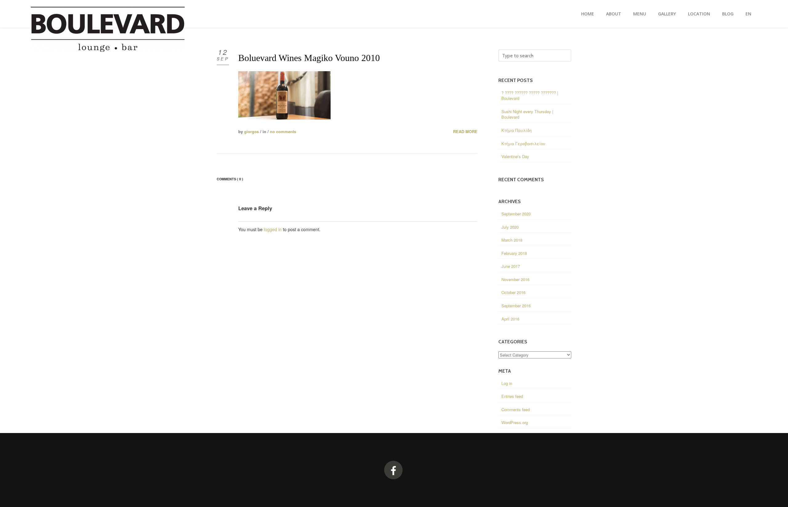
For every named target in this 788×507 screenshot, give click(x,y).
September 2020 (516, 214)
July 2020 (510, 227)
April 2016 (510, 319)
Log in (506, 383)
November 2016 (515, 279)
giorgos (251, 131)
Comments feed (515, 409)
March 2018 (511, 240)
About (613, 14)
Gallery (667, 14)
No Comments (283, 131)
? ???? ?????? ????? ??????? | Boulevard (529, 95)
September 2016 (516, 306)
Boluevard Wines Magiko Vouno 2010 (309, 58)
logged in (273, 229)
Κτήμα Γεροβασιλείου (523, 143)
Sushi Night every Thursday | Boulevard (527, 114)
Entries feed (512, 396)
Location (699, 14)
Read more (465, 131)
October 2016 (513, 292)
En (748, 14)
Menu (639, 14)
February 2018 (514, 253)
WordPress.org (514, 422)
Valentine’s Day (515, 156)
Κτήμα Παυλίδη (516, 130)
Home (587, 14)
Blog (728, 14)
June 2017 (510, 266)
